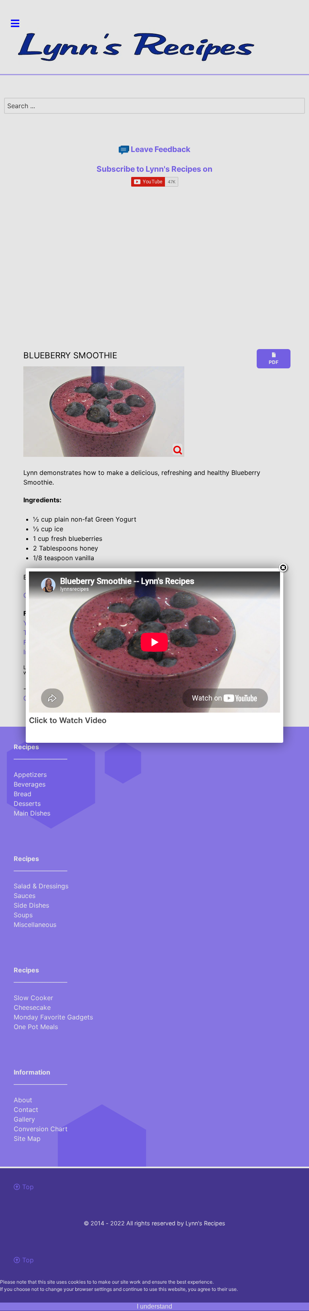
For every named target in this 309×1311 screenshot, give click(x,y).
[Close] (283, 568)
